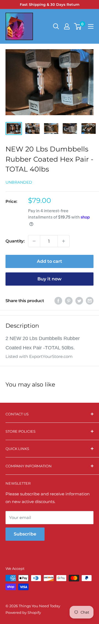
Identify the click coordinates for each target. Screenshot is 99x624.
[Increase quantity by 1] (63, 241)
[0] (78, 26)
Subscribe (25, 534)
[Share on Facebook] (58, 301)
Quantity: (15, 241)
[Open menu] (91, 26)
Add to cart (49, 261)
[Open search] (56, 26)
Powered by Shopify (23, 612)
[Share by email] (90, 301)
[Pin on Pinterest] (69, 301)
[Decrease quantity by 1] (34, 241)
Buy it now (49, 278)
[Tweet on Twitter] (79, 301)
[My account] (67, 26)
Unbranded (19, 182)
